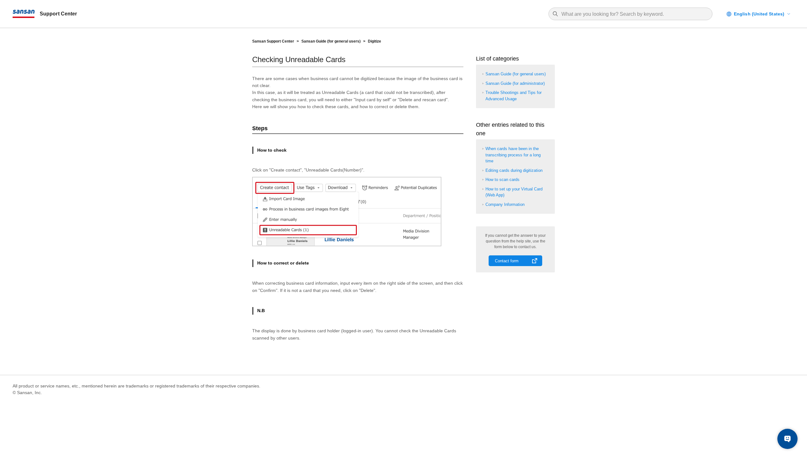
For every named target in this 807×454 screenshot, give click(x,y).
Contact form (507, 261)
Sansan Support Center (273, 41)
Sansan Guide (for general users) (331, 41)
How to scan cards (502, 179)
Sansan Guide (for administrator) (515, 83)
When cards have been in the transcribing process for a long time (513, 154)
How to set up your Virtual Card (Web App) (514, 192)
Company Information (505, 204)
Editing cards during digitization (514, 170)
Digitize (374, 41)
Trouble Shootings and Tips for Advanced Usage (513, 95)
